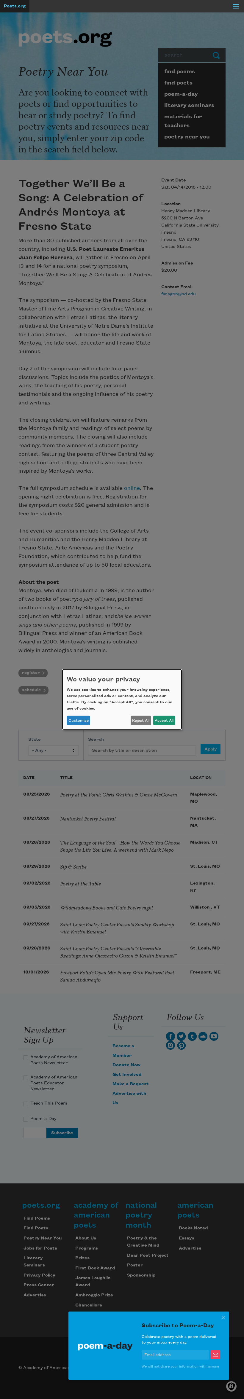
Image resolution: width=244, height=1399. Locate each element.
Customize (78, 720)
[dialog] (122, 699)
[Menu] (235, 6)
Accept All (164, 720)
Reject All (140, 720)
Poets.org (15, 6)
